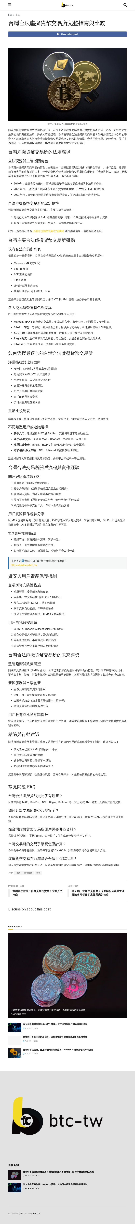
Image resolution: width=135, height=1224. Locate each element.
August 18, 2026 (31, 1041)
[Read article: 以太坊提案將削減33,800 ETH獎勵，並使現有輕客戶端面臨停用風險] (14, 1027)
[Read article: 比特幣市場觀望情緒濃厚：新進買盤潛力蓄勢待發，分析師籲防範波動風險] (67, 975)
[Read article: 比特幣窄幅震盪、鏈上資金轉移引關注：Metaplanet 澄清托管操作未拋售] (14, 1053)
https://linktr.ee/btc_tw (24, 565)
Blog (18, 15)
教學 (38, 873)
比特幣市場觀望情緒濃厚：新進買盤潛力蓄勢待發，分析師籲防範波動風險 (48, 1010)
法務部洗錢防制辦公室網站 (48, 231)
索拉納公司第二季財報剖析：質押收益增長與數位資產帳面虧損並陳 (55, 1037)
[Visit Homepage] (67, 5)
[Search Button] (125, 5)
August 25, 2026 (19, 1014)
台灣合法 (28, 873)
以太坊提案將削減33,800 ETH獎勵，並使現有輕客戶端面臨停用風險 (55, 1024)
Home (11, 15)
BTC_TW (19, 1213)
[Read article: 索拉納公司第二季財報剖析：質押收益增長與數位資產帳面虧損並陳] (14, 1040)
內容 (18, 873)
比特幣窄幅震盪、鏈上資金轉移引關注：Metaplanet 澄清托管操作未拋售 (58, 1049)
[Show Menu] (9, 5)
